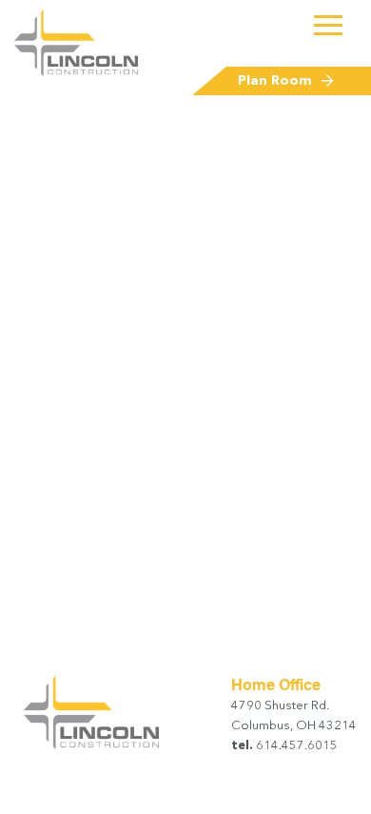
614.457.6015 (295, 746)
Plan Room (275, 81)
